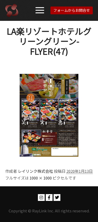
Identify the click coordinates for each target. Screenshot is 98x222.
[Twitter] (57, 197)
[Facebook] (49, 197)
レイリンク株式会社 (35, 171)
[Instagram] (41, 197)
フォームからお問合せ (71, 10)
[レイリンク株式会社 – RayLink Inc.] (11, 10)
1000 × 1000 (41, 178)
